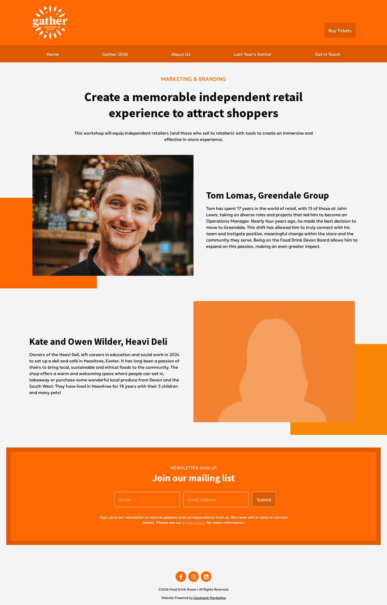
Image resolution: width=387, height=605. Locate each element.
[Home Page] (54, 22)
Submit (264, 499)
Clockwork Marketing (210, 597)
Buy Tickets (340, 30)
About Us (180, 54)
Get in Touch (327, 54)
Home (53, 54)
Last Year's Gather (253, 54)
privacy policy (194, 522)
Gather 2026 (115, 54)
